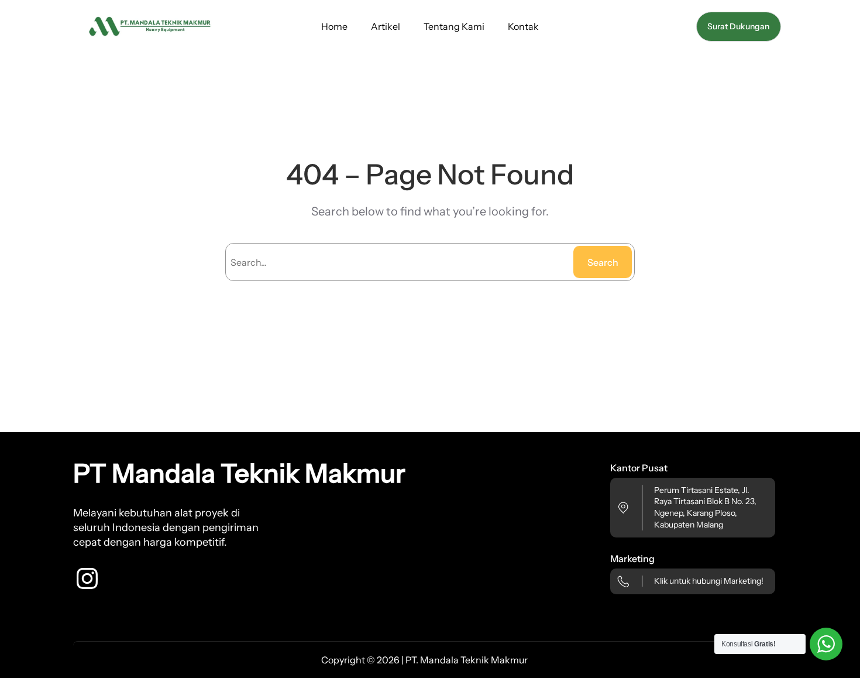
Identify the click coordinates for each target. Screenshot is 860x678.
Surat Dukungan (738, 26)
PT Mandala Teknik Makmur (239, 473)
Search (602, 262)
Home (334, 26)
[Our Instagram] (87, 578)
